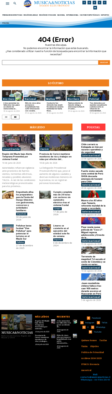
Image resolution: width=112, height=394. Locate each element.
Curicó (44, 149)
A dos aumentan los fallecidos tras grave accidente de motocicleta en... (12, 106)
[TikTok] (94, 2)
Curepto (57, 208)
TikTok (104, 322)
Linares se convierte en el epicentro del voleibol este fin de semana (61, 231)
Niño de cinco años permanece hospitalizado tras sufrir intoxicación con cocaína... (33, 107)
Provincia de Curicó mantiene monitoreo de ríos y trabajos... (42, 338)
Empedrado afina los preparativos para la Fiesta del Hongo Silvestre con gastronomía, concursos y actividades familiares (25, 201)
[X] (99, 2)
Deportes (58, 239)
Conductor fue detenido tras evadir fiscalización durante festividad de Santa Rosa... (55, 107)
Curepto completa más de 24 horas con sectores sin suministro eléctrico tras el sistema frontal (62, 198)
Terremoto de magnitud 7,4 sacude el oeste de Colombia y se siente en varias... (93, 260)
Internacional (91, 155)
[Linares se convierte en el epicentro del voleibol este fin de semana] (45, 228)
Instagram (89, 322)
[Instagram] (89, 2)
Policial (94, 98)
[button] (14, 3)
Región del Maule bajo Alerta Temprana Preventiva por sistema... (42, 325)
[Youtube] (95, 7)
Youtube (98, 332)
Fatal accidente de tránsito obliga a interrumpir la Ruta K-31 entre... (76, 106)
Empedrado (21, 214)
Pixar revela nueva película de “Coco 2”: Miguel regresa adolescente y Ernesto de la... (92, 232)
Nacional (30, 98)
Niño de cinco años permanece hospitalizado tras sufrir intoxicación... (64, 339)
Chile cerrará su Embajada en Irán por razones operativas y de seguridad (92, 148)
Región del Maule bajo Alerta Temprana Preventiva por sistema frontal (17, 157)
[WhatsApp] (104, 2)
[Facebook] (84, 2)
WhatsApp (100, 327)
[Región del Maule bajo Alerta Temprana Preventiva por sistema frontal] (18, 142)
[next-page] (15, 117)
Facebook (96, 318)
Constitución (11, 149)
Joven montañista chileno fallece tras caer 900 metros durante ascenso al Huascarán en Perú (91, 288)
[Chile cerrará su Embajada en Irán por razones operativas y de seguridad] (93, 138)
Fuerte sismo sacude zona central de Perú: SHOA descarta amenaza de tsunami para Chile (92, 176)
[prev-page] (6, 117)
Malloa (50, 98)
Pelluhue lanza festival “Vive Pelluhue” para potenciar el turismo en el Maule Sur (23, 232)
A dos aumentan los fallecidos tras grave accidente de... (64, 324)
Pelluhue (20, 242)
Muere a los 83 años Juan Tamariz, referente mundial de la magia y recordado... (93, 204)
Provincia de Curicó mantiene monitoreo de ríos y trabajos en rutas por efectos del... (55, 157)
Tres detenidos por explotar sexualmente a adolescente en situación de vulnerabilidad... (98, 107)
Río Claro (8, 98)
